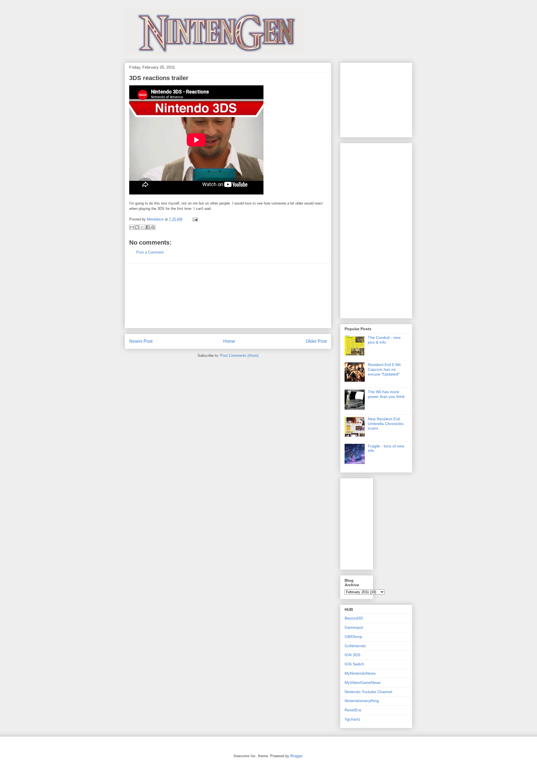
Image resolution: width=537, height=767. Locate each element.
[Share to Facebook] (147, 227)
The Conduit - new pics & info (384, 339)
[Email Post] (194, 219)
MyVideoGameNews (363, 682)
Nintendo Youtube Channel (368, 691)
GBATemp (353, 636)
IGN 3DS (352, 655)
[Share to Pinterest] (153, 227)
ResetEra (353, 710)
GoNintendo (355, 646)
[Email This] (132, 227)
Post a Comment (150, 252)
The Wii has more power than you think (386, 394)
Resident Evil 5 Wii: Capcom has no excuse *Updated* (385, 369)
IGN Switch (354, 664)
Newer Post (140, 341)
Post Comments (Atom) (239, 355)
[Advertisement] (228, 296)
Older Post (316, 341)
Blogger (296, 756)
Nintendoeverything (362, 700)
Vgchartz (352, 719)
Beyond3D (354, 618)
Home (229, 341)
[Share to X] (142, 227)
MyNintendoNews (360, 673)
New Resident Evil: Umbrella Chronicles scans (386, 424)
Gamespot (354, 627)
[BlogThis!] (137, 227)
